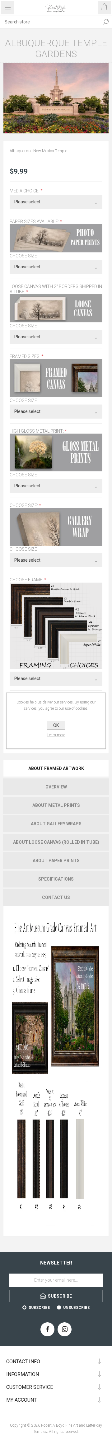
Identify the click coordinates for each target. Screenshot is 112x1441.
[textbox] (50, 22)
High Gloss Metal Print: (37, 431)
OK (56, 725)
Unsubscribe (76, 1307)
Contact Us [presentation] (56, 897)
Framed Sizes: (25, 356)
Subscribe (39, 1307)
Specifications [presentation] (56, 879)
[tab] (56, 768)
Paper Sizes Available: (35, 221)
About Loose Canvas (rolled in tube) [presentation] (56, 842)
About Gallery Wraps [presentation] (56, 823)
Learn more (56, 735)
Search (106, 22)
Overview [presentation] (56, 786)
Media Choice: (25, 190)
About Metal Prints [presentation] (56, 805)
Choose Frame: (27, 580)
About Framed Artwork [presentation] (56, 768)
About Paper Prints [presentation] (56, 860)
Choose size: (24, 505)
